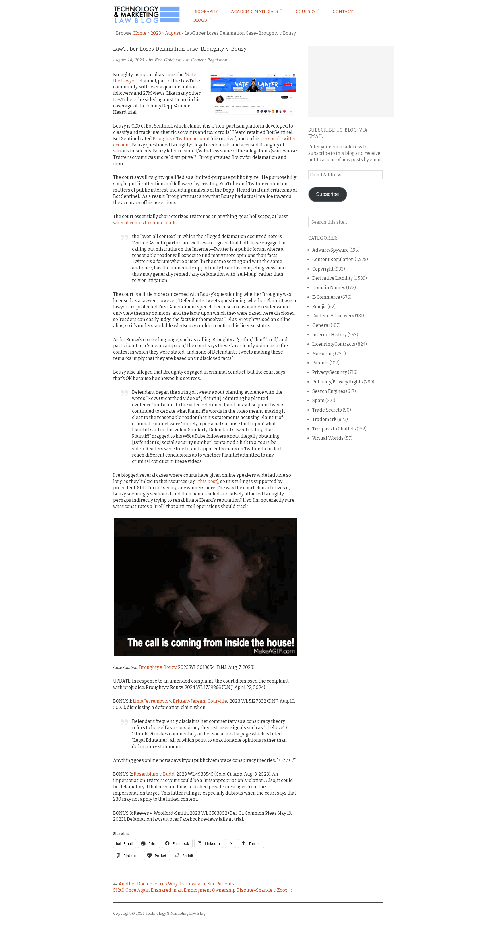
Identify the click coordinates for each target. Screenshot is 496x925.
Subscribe (327, 194)
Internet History (329, 334)
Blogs (200, 20)
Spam (318, 400)
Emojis (319, 306)
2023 (155, 33)
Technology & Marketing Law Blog (175, 913)
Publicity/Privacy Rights (337, 382)
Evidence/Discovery (333, 315)
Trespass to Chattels (334, 429)
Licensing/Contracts (333, 344)
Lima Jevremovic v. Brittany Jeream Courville (180, 701)
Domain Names (328, 287)
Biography (205, 11)
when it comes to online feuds (145, 222)
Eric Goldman (168, 60)
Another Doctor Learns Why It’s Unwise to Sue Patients (176, 884)
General (321, 325)
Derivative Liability (332, 278)
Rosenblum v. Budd (154, 774)
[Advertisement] (351, 81)
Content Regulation (209, 60)
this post (207, 481)
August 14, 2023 (128, 60)
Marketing (323, 353)
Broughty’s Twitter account (181, 138)
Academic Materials (254, 11)
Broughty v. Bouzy (157, 667)
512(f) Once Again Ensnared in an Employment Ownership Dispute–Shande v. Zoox (200, 890)
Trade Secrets (327, 410)
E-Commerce (326, 297)
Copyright (323, 269)
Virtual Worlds (328, 438)
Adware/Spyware (330, 250)
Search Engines (328, 391)
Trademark (324, 419)
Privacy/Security (329, 372)
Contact (343, 11)
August (173, 33)
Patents (320, 363)
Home (139, 33)
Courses (305, 11)
